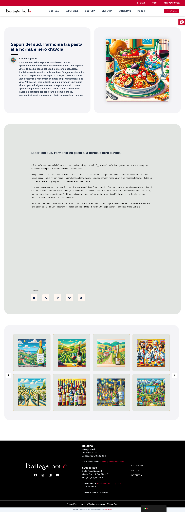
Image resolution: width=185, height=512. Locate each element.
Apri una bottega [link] (172, 3)
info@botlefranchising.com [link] (109, 483)
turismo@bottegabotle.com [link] (112, 462)
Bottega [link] (54, 11)
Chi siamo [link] (141, 3)
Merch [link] (141, 11)
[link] (181, 22)
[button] (34, 297)
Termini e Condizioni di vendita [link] (92, 504)
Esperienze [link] (72, 11)
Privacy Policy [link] (72, 504)
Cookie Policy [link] (113, 504)
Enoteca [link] (90, 11)
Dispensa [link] (107, 11)
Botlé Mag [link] (125, 11)
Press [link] (155, 3)
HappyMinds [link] (108, 509)
